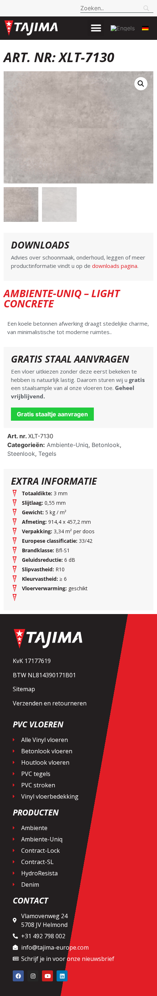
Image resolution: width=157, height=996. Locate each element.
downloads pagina (114, 265)
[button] (96, 28)
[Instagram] (32, 975)
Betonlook (106, 444)
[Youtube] (47, 975)
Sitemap (24, 689)
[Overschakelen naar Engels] (122, 28)
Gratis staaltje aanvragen (52, 414)
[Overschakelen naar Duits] (145, 28)
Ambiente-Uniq (67, 444)
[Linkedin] (62, 975)
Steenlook (21, 453)
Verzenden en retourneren (50, 703)
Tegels (47, 453)
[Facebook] (18, 975)
